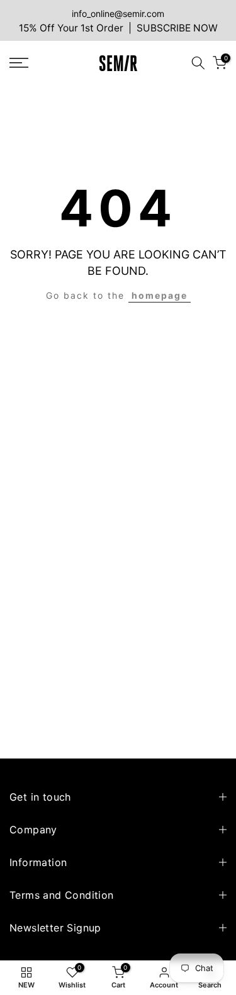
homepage (160, 295)
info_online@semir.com (118, 13)
